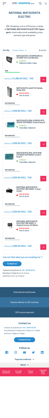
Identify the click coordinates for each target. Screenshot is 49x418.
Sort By (6, 50)
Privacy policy (30, 372)
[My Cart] (46, 3)
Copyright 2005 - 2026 (43, 372)
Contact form (25, 340)
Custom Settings (24, 405)
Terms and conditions (6, 372)
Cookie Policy (29, 390)
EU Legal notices (18, 372)
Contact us (12, 264)
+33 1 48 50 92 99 (28, 270)
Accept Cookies (24, 399)
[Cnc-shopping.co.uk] (24, 3)
